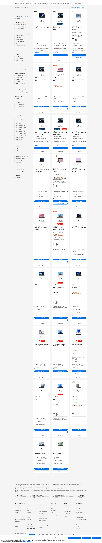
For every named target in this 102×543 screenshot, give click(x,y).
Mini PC (28, 510)
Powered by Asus (79, 515)
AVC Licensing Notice (79, 524)
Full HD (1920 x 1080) (19, 88)
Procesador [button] (17, 102)
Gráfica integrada (18, 158)
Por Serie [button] (17, 54)
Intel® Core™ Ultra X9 (19, 135)
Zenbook (16, 56)
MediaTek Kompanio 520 (20, 131)
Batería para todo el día (19, 48)
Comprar (79, 55)
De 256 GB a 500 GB (19, 169)
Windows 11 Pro (18, 67)
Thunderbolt (17, 177)
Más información (41, 55)
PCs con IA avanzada (79, 508)
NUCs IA (77, 510)
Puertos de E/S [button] (18, 175)
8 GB (16, 148)
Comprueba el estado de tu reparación (68, 506)
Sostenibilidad (53, 510)
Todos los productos (19, 28)
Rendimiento (17, 46)
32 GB (16, 144)
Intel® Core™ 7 (18, 123)
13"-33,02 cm (17, 81)
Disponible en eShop (19, 24)
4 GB (16, 150)
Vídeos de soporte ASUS (68, 515)
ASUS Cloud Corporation (55, 514)
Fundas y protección (42, 522)
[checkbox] (41, 60)
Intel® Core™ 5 (18, 121)
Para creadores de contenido (20, 519)
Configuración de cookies (74, 538)
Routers (40, 505)
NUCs (28, 508)
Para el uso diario (18, 44)
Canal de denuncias (79, 517)
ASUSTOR (53, 512)
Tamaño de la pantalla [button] (20, 73)
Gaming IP (40, 527)
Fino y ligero (17, 37)
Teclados (40, 516)
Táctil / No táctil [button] (18, 96)
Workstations (29, 512)
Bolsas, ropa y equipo (42, 520)
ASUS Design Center (79, 512)
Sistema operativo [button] (19, 64)
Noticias (52, 508)
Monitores (16, 526)
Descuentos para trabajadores (81, 519)
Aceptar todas (96, 538)
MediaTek (17, 115)
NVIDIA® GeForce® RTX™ (20, 156)
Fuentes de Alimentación (31, 524)
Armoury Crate (78, 528)
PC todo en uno (29, 505)
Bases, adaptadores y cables (44, 525)
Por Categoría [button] (18, 32)
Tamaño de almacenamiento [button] (21, 166)
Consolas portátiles (18, 510)
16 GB (16, 146)
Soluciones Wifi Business (43, 511)
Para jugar (16, 523)
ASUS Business (78, 514)
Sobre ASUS (53, 505)
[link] (17, 3)
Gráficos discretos (18, 39)
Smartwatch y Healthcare (19, 508)
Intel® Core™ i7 (18, 103)
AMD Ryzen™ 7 (18, 111)
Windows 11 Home (18, 69)
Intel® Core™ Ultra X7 (19, 133)
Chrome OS (17, 65)
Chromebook (17, 60)
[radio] (41, 20)
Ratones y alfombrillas (43, 518)
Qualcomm (17, 117)
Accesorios (16, 512)
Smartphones (17, 507)
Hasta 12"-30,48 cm (19, 83)
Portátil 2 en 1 (17, 35)
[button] (79, 1)
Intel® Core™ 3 (18, 119)
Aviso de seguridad (67, 513)
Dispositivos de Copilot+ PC (20, 33)
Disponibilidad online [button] (19, 22)
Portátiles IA (78, 505)
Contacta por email (67, 509)
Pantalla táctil (17, 98)
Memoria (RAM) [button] (18, 143)
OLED (16, 43)
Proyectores (29, 514)
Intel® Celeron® (18, 109)
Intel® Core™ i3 (18, 107)
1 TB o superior (18, 167)
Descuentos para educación (81, 521)
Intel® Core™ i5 (18, 105)
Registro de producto (67, 507)
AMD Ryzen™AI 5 (18, 137)
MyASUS (65, 516)
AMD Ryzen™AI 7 (18, 139)
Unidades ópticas (30, 526)
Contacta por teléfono (67, 511)
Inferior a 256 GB (18, 171)
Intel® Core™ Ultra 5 (19, 125)
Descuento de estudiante (80, 522)
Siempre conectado (19, 41)
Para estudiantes (17, 521)
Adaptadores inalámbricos (43, 509)
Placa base (28, 517)
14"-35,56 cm (17, 79)
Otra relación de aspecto (20, 92)
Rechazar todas (86, 538)
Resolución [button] (17, 87)
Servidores (41, 513)
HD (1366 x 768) (18, 90)
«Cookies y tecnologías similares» (27, 541)
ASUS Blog (78, 526)
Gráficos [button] (16, 154)
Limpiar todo (28, 16)
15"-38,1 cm (17, 77)
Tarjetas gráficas (29, 519)
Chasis (28, 521)
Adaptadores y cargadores (43, 523)
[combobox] (81, 7)
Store (21, 3)
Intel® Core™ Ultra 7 (19, 127)
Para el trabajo (17, 517)
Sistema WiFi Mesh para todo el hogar (44, 507)
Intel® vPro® (17, 129)
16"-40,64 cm (17, 75)
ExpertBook (17, 58)
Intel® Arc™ (17, 160)
